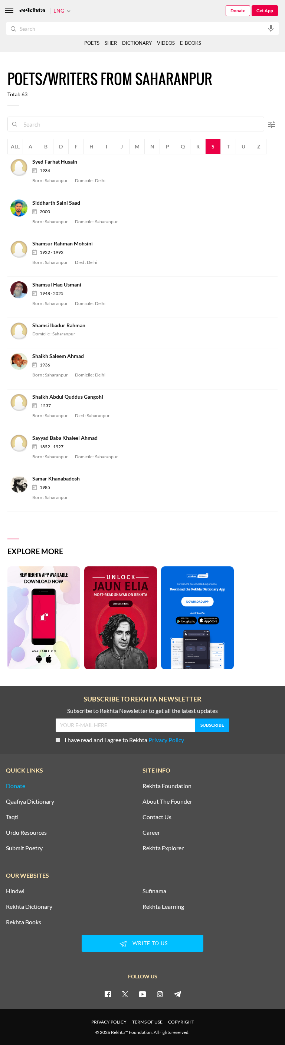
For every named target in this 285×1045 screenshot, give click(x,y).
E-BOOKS (190, 43)
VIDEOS (166, 43)
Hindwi (15, 891)
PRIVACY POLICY (109, 1022)
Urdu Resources (26, 832)
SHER (111, 43)
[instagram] (160, 994)
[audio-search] (271, 28)
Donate (237, 10)
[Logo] (32, 11)
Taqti (12, 817)
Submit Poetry (24, 848)
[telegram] (177, 994)
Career (151, 832)
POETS (91, 43)
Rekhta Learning (163, 907)
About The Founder (167, 801)
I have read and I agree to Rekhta (124, 739)
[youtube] (142, 994)
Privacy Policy (166, 739)
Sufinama (154, 891)
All (15, 146)
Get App (264, 10)
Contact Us (156, 817)
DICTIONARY (137, 43)
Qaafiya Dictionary (30, 801)
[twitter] (125, 994)
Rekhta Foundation (166, 786)
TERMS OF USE (147, 1022)
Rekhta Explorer (163, 848)
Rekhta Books (23, 922)
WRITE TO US (150, 943)
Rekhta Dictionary (29, 907)
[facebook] (108, 994)
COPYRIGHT (181, 1022)
